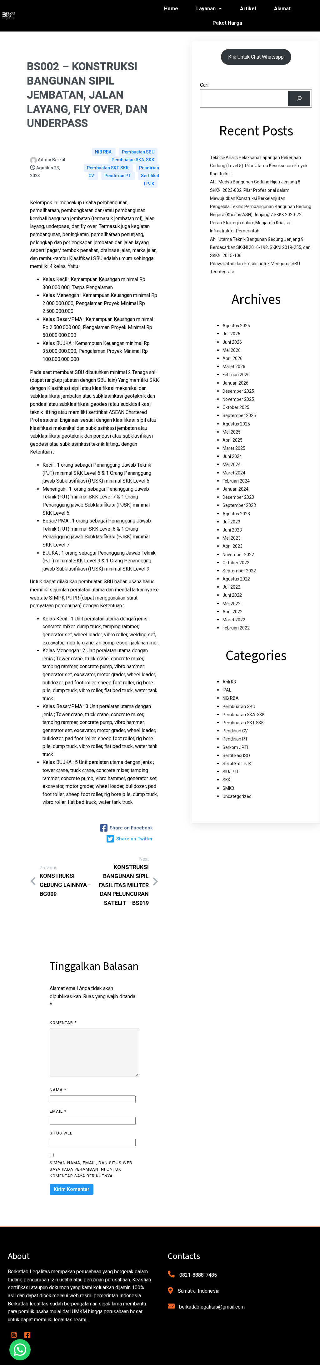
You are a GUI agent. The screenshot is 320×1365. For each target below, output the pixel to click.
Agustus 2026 (236, 325)
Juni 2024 (232, 456)
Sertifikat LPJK (150, 179)
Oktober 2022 (235, 562)
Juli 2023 (231, 521)
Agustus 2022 (236, 578)
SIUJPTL (230, 771)
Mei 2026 (231, 350)
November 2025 (238, 399)
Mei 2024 (231, 464)
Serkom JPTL (235, 747)
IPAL (226, 689)
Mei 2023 (231, 538)
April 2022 (232, 611)
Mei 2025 (231, 432)
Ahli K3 (229, 681)
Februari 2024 (236, 480)
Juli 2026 (231, 333)
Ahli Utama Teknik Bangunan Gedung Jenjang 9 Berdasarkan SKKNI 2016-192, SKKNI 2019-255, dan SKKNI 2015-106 (260, 247)
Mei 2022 (231, 603)
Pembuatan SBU (138, 151)
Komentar (63, 1022)
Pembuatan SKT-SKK (108, 167)
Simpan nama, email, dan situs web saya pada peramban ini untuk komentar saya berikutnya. (91, 1169)
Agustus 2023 (236, 513)
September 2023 (239, 505)
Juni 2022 (232, 595)
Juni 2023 (232, 529)
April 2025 (232, 440)
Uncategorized (237, 796)
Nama (58, 1089)
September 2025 (239, 415)
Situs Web (61, 1133)
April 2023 (232, 546)
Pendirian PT (118, 175)
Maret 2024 (233, 472)
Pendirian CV (235, 730)
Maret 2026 (233, 366)
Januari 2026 (235, 383)
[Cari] (299, 98)
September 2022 (239, 570)
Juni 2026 (232, 342)
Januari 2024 (235, 489)
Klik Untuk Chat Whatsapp (256, 57)
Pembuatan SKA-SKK (133, 159)
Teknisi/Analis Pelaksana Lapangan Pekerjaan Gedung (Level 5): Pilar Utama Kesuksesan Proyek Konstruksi (259, 165)
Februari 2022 (236, 627)
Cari (204, 85)
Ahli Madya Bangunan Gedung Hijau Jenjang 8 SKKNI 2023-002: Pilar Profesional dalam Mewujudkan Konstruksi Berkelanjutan (255, 190)
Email (58, 1111)
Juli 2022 (231, 587)
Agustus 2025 (236, 423)
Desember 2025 (238, 391)
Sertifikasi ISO (236, 755)
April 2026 (232, 358)
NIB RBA (103, 151)
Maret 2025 (233, 448)
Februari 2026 (236, 374)
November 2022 (238, 554)
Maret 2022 (233, 619)
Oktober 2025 (235, 407)
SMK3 (228, 788)
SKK (226, 779)
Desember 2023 (238, 497)
